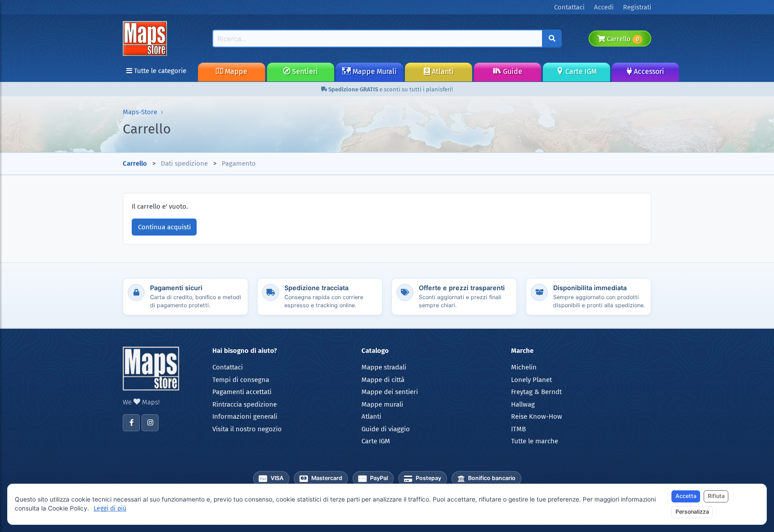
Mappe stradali (383, 367)
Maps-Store (140, 112)
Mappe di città (382, 380)
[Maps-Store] (146, 38)
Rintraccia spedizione (244, 404)
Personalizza (692, 511)
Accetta (686, 496)
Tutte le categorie (159, 71)
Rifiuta (716, 496)
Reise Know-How (536, 416)
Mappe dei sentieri (389, 392)
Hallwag (523, 404)
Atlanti (442, 71)
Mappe (235, 71)
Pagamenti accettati (241, 392)
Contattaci (227, 367)
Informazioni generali (244, 416)
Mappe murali (382, 404)
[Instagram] (150, 422)
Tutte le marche (534, 441)
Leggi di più (110, 508)
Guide (511, 71)
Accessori (648, 71)
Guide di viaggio (385, 429)
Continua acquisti (164, 227)
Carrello (622, 39)
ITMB (518, 429)
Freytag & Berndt (536, 392)
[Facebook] (131, 422)
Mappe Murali (374, 71)
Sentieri (304, 71)
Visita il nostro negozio (247, 429)
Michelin (524, 367)
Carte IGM (580, 71)
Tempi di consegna (240, 380)
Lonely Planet (531, 380)
